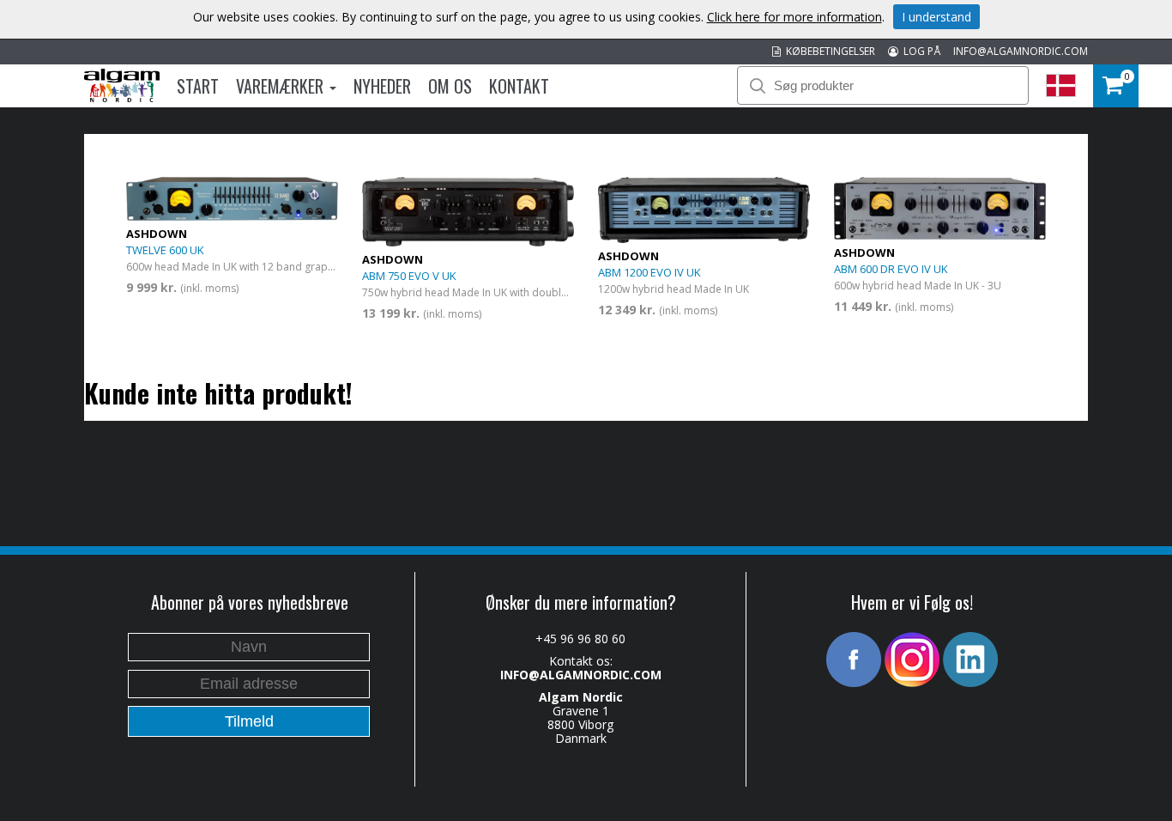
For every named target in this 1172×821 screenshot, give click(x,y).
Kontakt (519, 86)
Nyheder (382, 86)
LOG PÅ (919, 51)
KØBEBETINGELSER (828, 51)
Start (198, 86)
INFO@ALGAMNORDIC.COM (1020, 51)
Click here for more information (794, 17)
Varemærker (282, 86)
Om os (450, 86)
